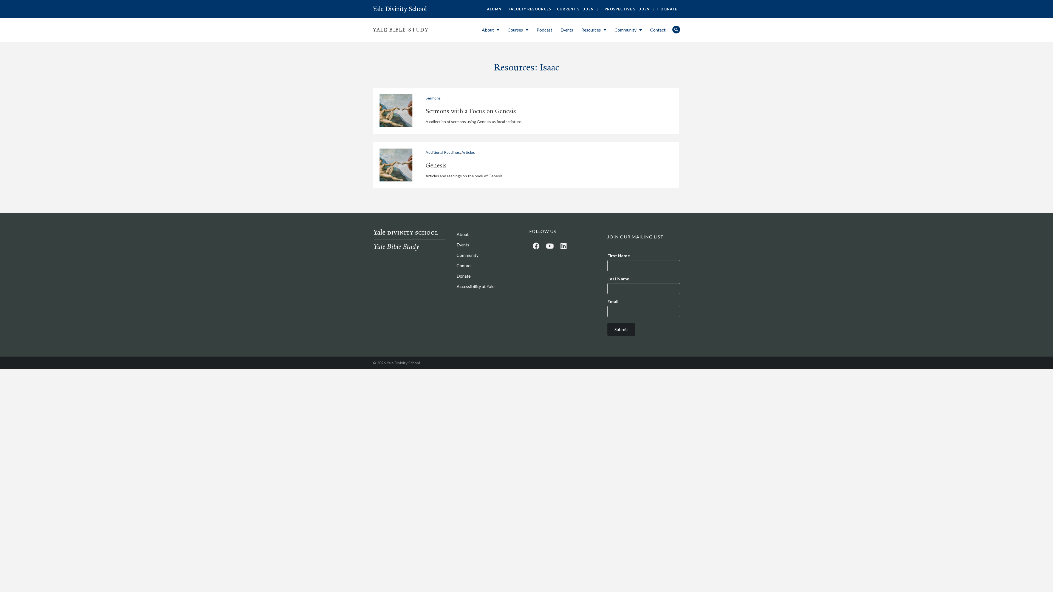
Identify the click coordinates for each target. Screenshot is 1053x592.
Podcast (544, 29)
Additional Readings (443, 152)
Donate (669, 9)
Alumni (495, 9)
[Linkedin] (563, 246)
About (488, 29)
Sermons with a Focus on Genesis (471, 111)
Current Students (578, 9)
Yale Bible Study (401, 30)
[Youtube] (550, 246)
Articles (468, 152)
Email (612, 301)
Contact (658, 29)
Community (625, 29)
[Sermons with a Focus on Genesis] (396, 110)
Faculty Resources (530, 9)
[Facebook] (536, 246)
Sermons (433, 98)
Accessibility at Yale (475, 286)
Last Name (618, 279)
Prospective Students (630, 9)
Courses (515, 29)
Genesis (436, 165)
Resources (591, 29)
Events (567, 29)
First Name (618, 256)
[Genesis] (396, 165)
